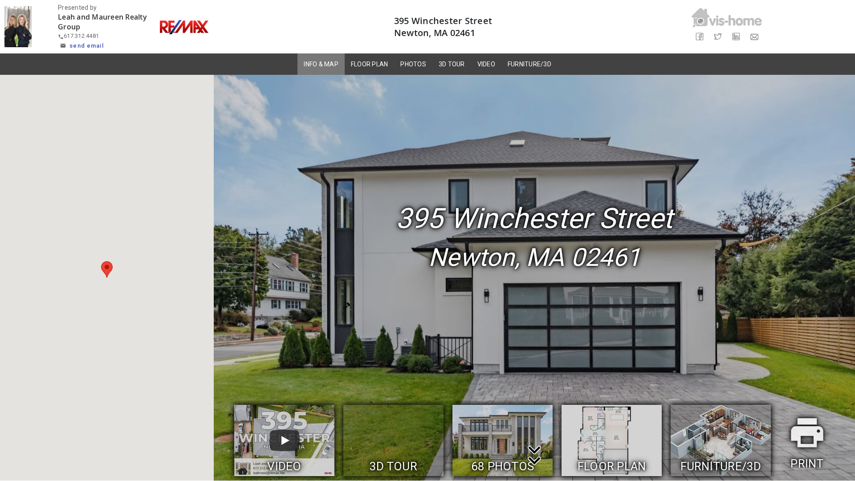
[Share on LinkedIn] (735, 36)
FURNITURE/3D (529, 64)
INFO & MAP (321, 64)
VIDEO (486, 64)
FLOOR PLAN (369, 64)
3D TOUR (452, 64)
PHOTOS (413, 64)
